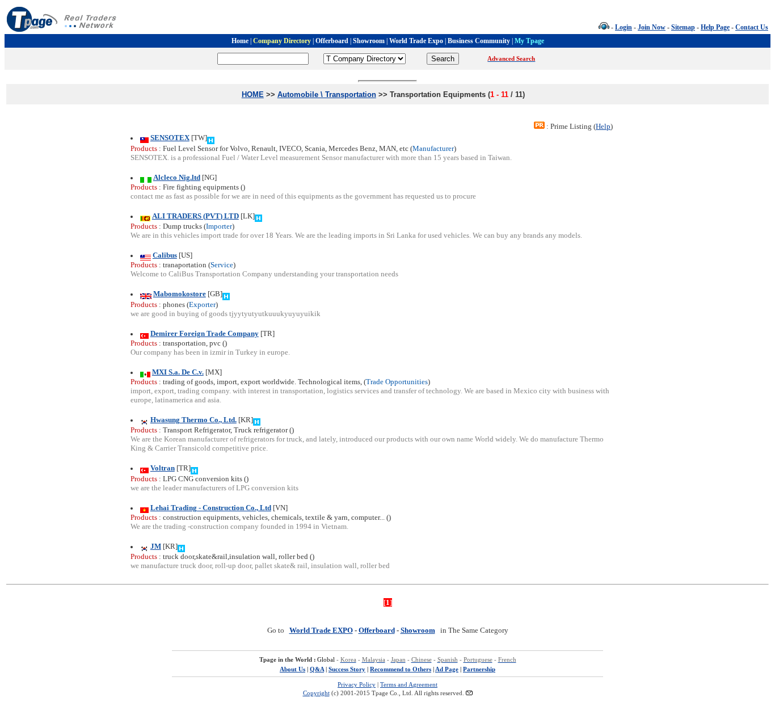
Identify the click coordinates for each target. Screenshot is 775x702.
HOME (253, 94)
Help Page (715, 27)
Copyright (316, 693)
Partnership (479, 669)
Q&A (317, 669)
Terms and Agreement (408, 684)
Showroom (418, 630)
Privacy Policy (357, 684)
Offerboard (377, 630)
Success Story (346, 669)
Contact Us (751, 27)
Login (623, 27)
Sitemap (683, 27)
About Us (292, 669)
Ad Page (446, 669)
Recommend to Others (400, 669)
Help (603, 126)
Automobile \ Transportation (326, 94)
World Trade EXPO (321, 630)
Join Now (652, 27)
